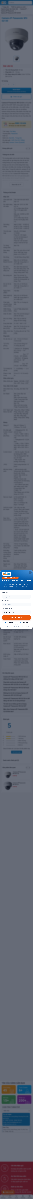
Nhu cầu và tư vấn (7, 608)
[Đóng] (30, 572)
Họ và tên (5, 592)
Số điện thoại (6, 600)
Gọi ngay (10, 622)
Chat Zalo (25, 622)
